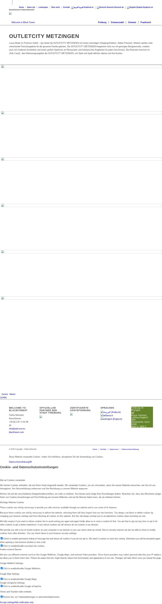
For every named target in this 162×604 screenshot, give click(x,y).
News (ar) (31, 7)
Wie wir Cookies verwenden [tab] (12, 480)
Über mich (55, 7)
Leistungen (43, 7)
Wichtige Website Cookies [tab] (12, 502)
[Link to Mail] (14, 2)
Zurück (5, 394)
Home (21, 7)
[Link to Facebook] (10, 2)
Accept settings (7, 602)
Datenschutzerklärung (19, 462)
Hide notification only (24, 602)
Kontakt (66, 7)
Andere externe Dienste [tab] (11, 549)
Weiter (12, 394)
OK (30, 462)
